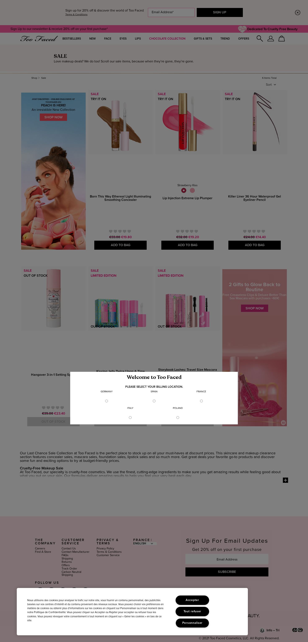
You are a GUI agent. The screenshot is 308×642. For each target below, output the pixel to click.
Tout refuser (192, 611)
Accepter (192, 600)
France (201, 391)
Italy (130, 408)
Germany (107, 391)
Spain (154, 391)
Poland (178, 408)
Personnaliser (192, 622)
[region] (132, 611)
